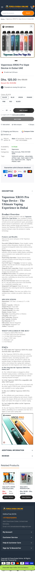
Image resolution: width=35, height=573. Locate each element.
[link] (13, 475)
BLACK (4, 97)
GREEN (20, 97)
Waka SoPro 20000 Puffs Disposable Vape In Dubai (8, 487)
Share (32, 125)
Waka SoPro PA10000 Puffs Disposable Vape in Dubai (26, 487)
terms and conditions (18, 115)
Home (2, 19)
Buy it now (17, 119)
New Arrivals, (16, 152)
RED (10, 101)
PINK (3, 101)
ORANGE (29, 97)
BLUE (12, 97)
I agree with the (14, 115)
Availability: (5, 147)
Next (31, 485)
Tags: (3, 156)
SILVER (18, 101)
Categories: (5, 152)
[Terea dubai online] (17, 7)
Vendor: (3, 149)
